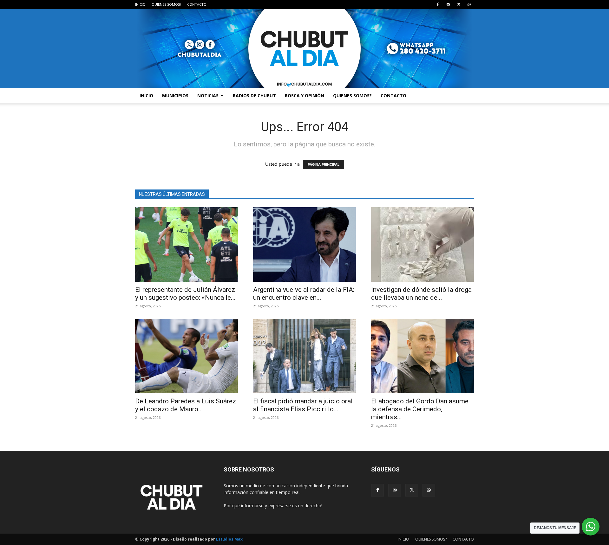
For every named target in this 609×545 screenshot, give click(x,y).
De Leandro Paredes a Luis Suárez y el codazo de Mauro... (185, 405)
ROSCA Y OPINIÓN (304, 96)
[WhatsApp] (469, 4)
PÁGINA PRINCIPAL (323, 164)
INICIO (140, 4)
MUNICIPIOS (175, 96)
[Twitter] (458, 4)
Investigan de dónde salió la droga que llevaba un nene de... (421, 293)
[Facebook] (437, 4)
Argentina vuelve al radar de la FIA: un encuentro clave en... (303, 293)
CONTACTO (196, 4)
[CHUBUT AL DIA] (304, 48)
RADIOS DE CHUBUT (254, 96)
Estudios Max (229, 539)
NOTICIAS (208, 96)
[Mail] (448, 4)
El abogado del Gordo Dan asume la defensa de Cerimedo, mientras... (419, 409)
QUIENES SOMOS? (166, 4)
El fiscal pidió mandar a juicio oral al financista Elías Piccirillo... (303, 405)
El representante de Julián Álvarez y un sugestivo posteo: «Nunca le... (185, 293)
